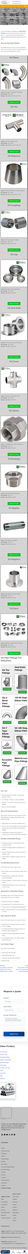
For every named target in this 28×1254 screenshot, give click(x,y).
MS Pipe (3, 1161)
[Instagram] (9, 1135)
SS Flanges (3, 1153)
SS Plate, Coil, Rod (5, 1068)
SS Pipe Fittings (5, 1159)
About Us (9, 1247)
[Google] (2, 1135)
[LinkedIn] (14, 1135)
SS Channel (4, 1183)
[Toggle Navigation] (25, 1249)
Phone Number (7, 1006)
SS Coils (3, 1175)
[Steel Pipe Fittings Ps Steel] (5, 2)
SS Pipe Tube (3, 1054)
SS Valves (3, 1177)
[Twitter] (12, 1135)
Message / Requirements (10, 1015)
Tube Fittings (3, 1065)
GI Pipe (3, 1156)
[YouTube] (7, 1135)
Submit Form (14, 1034)
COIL (1, 1076)
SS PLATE (2, 1073)
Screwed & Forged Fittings (11, 8)
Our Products (3, 1052)
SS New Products (5, 1180)
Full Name (6, 998)
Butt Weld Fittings (23, 8)
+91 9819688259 (16, 1)
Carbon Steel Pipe (5, 1150)
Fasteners (2, 1078)
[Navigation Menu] (3, 6)
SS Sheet (3, 1172)
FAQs (14, 1247)
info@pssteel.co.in (16, 3)
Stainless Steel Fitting (5, 1060)
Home (1, 8)
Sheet (1, 1070)
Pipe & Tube (4, 1164)
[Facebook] (5, 1135)
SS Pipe (3, 1148)
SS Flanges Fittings (5, 1057)
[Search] (25, 6)
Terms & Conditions (21, 1247)
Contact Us (4, 1247)
